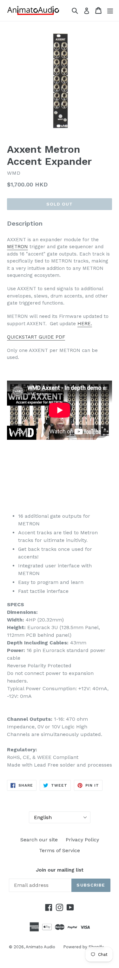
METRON (17, 246)
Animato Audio (40, 946)
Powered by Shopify (83, 946)
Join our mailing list (59, 870)
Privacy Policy (82, 840)
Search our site (39, 840)
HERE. (84, 323)
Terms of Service (59, 850)
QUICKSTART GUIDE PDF (36, 337)
